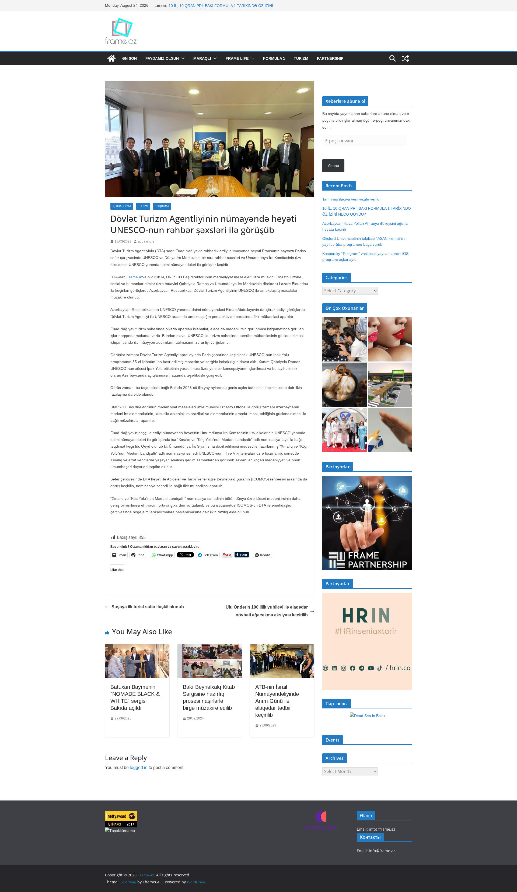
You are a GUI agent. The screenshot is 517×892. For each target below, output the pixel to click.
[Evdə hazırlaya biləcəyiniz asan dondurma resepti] (344, 385)
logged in (139, 767)
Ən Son (129, 58)
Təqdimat (162, 206)
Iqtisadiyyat (122, 206)
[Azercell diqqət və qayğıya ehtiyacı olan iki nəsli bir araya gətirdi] (344, 339)
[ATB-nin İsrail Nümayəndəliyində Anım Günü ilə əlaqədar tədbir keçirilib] (282, 648)
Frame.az (135, 277)
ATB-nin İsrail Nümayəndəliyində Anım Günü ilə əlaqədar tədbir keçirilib (277, 701)
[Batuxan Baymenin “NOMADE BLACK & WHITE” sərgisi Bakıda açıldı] (137, 648)
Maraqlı (202, 58)
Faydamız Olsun (162, 58)
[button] (182, 58)
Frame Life (237, 58)
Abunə (333, 165)
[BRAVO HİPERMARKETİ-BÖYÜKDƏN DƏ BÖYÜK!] (390, 385)
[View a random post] (405, 58)
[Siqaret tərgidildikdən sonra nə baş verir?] (390, 430)
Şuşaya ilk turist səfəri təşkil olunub (147, 607)
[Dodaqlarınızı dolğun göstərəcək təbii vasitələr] (390, 339)
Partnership (330, 58)
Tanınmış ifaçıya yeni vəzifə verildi (197, 4)
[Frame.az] (111, 58)
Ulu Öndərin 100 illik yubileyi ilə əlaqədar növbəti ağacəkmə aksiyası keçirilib (267, 611)
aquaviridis (146, 241)
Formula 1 (274, 58)
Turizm (301, 58)
